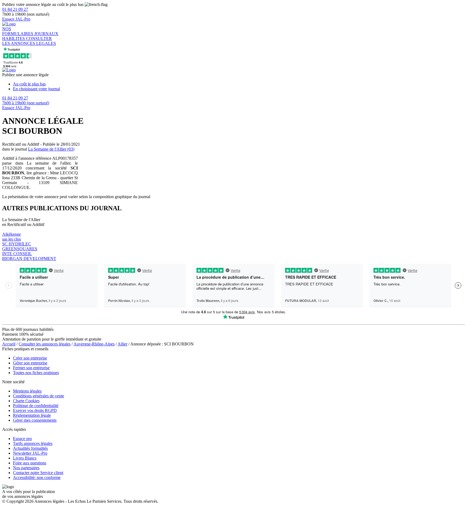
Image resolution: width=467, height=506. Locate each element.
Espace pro (22, 438)
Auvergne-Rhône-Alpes (94, 344)
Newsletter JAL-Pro (30, 453)
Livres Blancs (24, 458)
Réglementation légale (32, 415)
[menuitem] (239, 84)
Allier (122, 344)
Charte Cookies (26, 400)
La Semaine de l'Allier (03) (51, 149)
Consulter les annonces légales (45, 344)
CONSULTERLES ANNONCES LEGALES (29, 41)
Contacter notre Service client (38, 472)
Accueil (8, 344)
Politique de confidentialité (35, 405)
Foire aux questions (29, 463)
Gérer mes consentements (34, 420)
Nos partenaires (26, 467)
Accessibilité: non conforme (37, 477)
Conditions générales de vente (38, 396)
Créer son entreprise (30, 358)
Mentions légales (27, 391)
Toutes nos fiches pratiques (36, 372)
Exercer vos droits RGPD (35, 410)
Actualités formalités (30, 448)
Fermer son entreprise (31, 367)
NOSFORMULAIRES (18, 31)
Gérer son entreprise (30, 363)
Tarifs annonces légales (32, 443)
